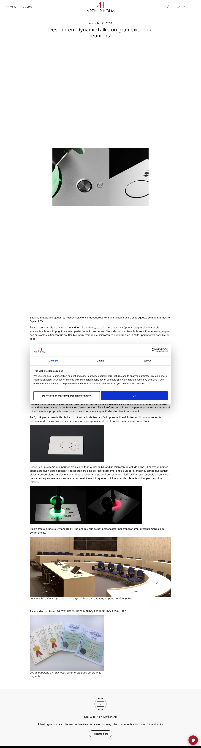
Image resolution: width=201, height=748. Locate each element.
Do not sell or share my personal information (66, 395)
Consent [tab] (53, 360)
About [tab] (147, 360)
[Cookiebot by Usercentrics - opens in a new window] (154, 350)
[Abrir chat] (193, 740)
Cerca (28, 6)
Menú (13, 6)
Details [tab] (100, 360)
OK (134, 395)
